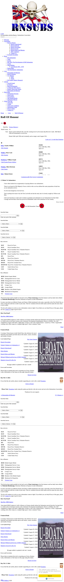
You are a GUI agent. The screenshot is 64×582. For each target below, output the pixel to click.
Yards (8, 59)
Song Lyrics (10, 95)
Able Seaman (4, 148)
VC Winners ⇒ (59, 395)
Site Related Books (12, 98)
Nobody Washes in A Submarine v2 (10, 345)
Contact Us (14, 53)
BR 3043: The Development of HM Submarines (20, 62)
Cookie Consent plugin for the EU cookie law (50, 579)
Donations (11, 389)
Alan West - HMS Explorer (7, 316)
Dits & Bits (7, 92)
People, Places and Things (14, 89)
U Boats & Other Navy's (13, 87)
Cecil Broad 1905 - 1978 (17, 66)
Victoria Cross (8, 293)
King (2, 145)
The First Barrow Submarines (15, 69)
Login (2, 33)
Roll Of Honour (11, 74)
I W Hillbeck (5, 580)
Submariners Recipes (12, 93)
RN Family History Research (15, 80)
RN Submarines (11, 57)
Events (9, 60)
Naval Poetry (10, 96)
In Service (10, 84)
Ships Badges (10, 65)
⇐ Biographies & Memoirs (8, 395)
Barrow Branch (11, 42)
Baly (2, 174)
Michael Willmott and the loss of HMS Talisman (13, 357)
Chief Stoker (4, 169)
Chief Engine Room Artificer (8, 162)
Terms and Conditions (13, 105)
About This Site (8, 101)
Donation (43, 381)
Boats (5, 56)
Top (2, 580)
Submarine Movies (12, 99)
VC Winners (10, 75)
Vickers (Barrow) (13, 127)
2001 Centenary (15, 51)
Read (62, 327)
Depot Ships (10, 68)
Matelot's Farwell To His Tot (8, 360)
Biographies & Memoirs (13, 72)
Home (2, 113)
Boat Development (12, 86)
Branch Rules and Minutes (18, 50)
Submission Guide (12, 107)
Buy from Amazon (32, 339)
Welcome (6, 39)
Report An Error (32, 375)
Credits (9, 104)
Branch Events (14, 48)
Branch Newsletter (15, 47)
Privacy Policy (11, 108)
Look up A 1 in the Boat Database (54, 139)
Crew (5, 71)
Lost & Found (11, 83)
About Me (10, 102)
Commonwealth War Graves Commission (32, 177)
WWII (12, 78)
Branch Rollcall (15, 45)
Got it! (50, 576)
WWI (12, 77)
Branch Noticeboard (16, 44)
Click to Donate (29, 384)
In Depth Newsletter (12, 54)
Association (7, 41)
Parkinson (4, 160)
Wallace (3, 152)
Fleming (3, 167)
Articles (6, 81)
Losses (9, 63)
